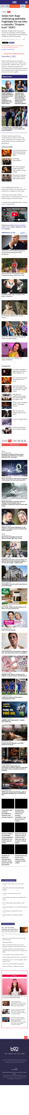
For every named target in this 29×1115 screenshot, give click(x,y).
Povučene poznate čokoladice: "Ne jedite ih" (13, 964)
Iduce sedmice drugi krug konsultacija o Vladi (13, 903)
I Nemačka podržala (7, 942)
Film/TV (4, 11)
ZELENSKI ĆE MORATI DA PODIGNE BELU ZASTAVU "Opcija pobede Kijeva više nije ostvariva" (7, 860)
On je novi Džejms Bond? (19, 419)
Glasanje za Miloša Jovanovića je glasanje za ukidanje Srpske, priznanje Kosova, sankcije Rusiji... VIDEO (15, 950)
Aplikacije (10, 1053)
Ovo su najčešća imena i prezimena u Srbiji (12, 954)
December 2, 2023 (9, 56)
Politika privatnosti (20, 1062)
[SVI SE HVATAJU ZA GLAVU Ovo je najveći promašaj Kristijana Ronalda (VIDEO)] (21, 853)
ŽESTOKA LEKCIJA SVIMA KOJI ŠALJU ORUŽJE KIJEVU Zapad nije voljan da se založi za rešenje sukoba (20, 838)
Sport (23, 6)
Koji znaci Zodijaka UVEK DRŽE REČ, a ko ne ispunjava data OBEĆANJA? (14, 996)
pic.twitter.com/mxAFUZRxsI (8, 49)
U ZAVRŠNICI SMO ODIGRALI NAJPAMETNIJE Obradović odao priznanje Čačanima (7, 813)
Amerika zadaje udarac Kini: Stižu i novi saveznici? (14, 957)
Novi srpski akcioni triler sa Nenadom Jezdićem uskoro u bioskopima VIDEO (19, 152)
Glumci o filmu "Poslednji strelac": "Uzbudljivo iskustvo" (19, 404)
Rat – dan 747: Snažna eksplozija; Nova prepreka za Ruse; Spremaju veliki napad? (10, 929)
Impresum (24, 1060)
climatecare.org (18, 1078)
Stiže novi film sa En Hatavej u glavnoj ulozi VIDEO (19, 412)
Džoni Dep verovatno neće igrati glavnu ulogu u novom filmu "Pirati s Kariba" (19, 388)
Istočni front (14, 6)
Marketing (14, 1060)
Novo (2, 6)
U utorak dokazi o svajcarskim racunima (12, 911)
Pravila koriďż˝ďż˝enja (10, 1062)
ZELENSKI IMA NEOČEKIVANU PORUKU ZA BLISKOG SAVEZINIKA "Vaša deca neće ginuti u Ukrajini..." (20, 815)
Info (7, 6)
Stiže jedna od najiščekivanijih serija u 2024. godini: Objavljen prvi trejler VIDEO (19, 396)
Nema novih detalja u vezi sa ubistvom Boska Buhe (14, 907)
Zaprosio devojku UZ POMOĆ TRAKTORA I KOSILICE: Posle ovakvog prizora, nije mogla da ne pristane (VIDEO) (18, 1012)
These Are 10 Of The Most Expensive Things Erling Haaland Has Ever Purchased (13, 252)
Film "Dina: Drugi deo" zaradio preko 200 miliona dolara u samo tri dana (19, 169)
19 (8, 12)
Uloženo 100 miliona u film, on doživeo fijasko (19, 428)
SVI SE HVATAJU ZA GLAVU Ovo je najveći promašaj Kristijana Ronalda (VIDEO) (21, 859)
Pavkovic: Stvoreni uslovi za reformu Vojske (13, 883)
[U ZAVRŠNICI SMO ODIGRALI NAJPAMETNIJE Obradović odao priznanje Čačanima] (8, 808)
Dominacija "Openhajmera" (17, 159)
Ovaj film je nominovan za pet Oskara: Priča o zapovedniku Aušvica (19, 176)
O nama (18, 1053)
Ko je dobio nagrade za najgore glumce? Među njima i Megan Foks (19, 371)
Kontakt (19, 1060)
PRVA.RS (14, 975)
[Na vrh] (25, 1037)
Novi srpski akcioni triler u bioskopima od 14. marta (19, 379)
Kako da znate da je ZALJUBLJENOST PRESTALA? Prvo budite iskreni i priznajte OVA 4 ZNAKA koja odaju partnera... (18, 1003)
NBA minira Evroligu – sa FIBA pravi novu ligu (13, 966)
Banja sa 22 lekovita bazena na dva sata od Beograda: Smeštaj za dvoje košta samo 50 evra (14, 945)
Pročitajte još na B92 (8, 924)
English (23, 1053)
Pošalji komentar (14, 445)
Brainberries (14, 256)
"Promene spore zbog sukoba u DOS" (11, 893)
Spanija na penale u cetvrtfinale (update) (12, 915)
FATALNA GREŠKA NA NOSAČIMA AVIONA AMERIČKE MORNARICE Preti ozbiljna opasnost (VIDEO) (7, 838)
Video (6, 1053)
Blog (15, 1053)
